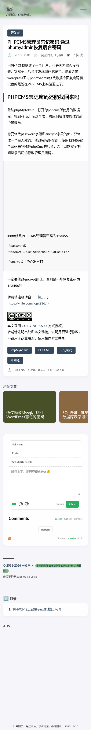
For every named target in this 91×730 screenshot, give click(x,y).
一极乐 (8, 9)
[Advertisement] (45, 676)
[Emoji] (20, 504)
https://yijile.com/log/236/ (27, 303)
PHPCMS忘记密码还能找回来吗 (37, 609)
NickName (17, 444)
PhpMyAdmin (19, 350)
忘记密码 (66, 350)
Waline (73, 538)
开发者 (15, 32)
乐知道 (15, 360)
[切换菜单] (83, 11)
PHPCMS (44, 350)
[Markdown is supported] (14, 504)
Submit (72, 504)
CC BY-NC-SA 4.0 (34, 326)
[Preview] (26, 504)
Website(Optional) (21, 462)
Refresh (45, 529)
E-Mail (15, 453)
